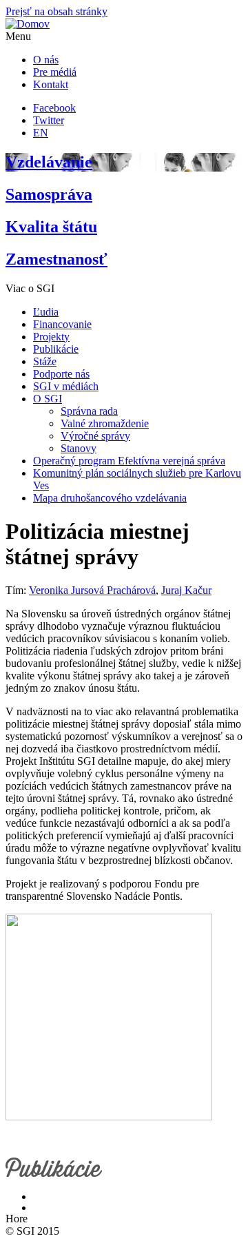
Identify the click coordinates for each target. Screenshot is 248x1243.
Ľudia (46, 312)
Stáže (44, 361)
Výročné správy (95, 436)
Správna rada (89, 411)
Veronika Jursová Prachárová (92, 590)
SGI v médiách (66, 386)
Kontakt (50, 84)
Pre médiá (54, 72)
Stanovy (78, 448)
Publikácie (56, 349)
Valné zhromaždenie (105, 423)
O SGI (47, 398)
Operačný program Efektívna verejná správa (129, 460)
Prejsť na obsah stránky (56, 11)
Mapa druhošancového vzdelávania (110, 498)
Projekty (51, 336)
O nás (46, 59)
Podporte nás (61, 374)
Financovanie (62, 324)
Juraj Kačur (186, 590)
